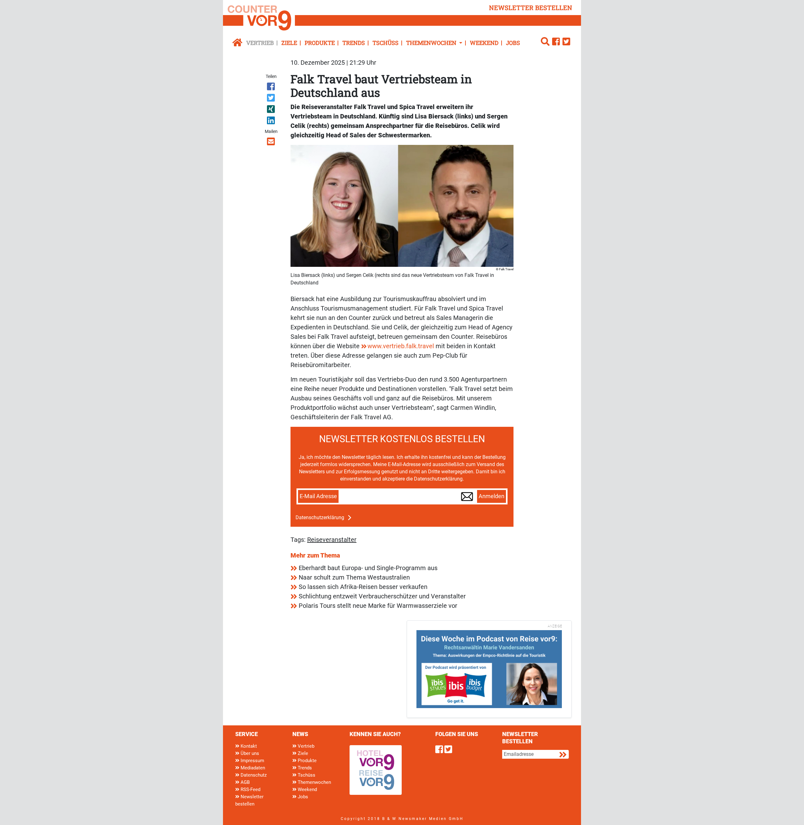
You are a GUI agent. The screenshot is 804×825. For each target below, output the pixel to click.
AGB (244, 782)
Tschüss (385, 43)
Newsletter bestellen (249, 800)
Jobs (513, 43)
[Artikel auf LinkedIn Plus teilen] (271, 121)
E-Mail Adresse (318, 496)
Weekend (484, 43)
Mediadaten (252, 768)
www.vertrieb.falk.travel (400, 346)
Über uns (249, 753)
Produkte (320, 43)
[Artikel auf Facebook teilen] (271, 87)
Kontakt (248, 746)
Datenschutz (253, 775)
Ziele (289, 43)
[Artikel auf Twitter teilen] (271, 99)
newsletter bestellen (530, 7)
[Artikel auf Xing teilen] (271, 110)
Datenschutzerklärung (320, 517)
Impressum (251, 760)
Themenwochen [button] (432, 43)
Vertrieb (260, 43)
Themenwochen (313, 782)
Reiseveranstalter (331, 539)
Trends (353, 43)
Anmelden (491, 496)
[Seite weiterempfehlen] (271, 142)
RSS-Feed (249, 789)
